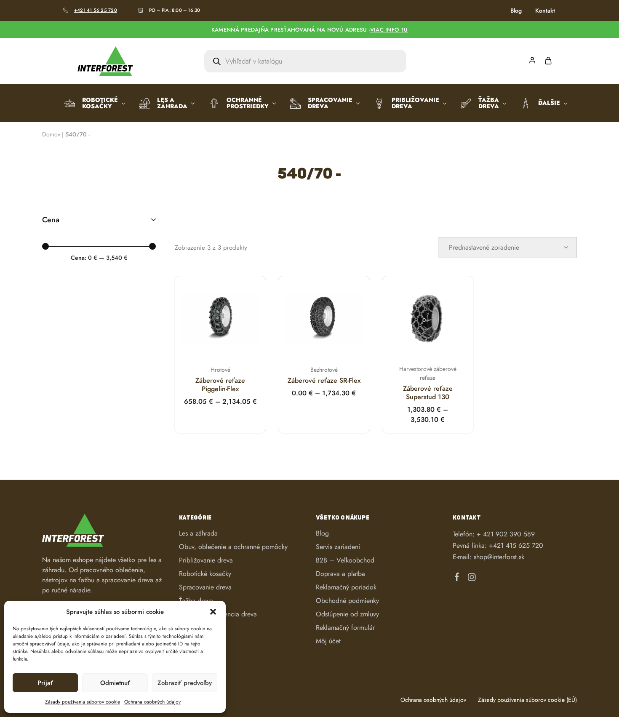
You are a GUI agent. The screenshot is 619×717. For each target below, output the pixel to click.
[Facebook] (457, 578)
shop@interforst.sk (499, 557)
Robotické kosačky (205, 573)
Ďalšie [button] (549, 103)
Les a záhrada (198, 533)
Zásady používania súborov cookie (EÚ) (527, 700)
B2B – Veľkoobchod (345, 560)
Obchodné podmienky (347, 600)
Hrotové (220, 369)
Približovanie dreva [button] (415, 103)
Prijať (45, 683)
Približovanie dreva (206, 560)
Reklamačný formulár (345, 627)
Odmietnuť (115, 683)
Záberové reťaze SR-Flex (324, 380)
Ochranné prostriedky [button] (248, 103)
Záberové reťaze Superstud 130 (428, 393)
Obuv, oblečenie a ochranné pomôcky (233, 547)
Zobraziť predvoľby (184, 683)
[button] (213, 612)
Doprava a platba (340, 573)
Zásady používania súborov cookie (82, 702)
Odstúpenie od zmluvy (347, 614)
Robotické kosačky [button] (100, 103)
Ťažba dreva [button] (488, 103)
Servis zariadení (338, 547)
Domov (51, 134)
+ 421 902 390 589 (506, 534)
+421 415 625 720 (516, 545)
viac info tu (389, 30)
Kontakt (545, 10)
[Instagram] (471, 579)
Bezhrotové (324, 369)
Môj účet (328, 641)
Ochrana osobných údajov (152, 702)
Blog (516, 10)
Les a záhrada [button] (172, 103)
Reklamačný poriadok (346, 587)
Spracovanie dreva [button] (330, 103)
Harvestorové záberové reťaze (427, 373)
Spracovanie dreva (205, 587)
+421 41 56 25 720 (95, 10)
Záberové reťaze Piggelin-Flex (220, 385)
